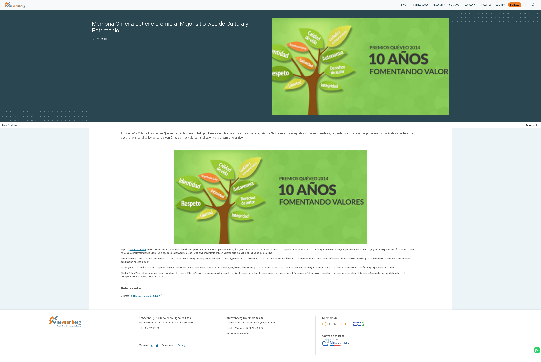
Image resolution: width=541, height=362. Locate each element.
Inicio (4, 125)
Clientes (500, 5)
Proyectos (485, 5)
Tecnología (469, 5)
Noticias (514, 5)
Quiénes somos (421, 5)
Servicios (454, 5)
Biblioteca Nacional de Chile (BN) (147, 296)
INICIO (403, 5)
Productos (439, 5)
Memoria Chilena (138, 249)
